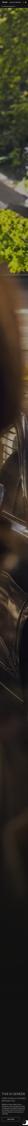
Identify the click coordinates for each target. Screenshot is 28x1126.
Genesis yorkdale (15, 2)
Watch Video (10, 1119)
